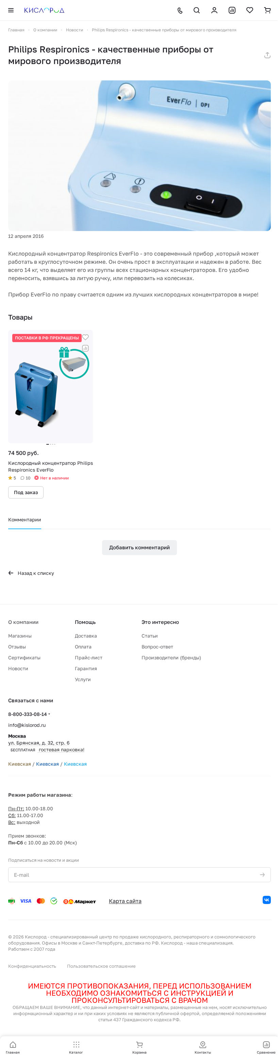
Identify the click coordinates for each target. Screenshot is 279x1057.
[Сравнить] (85, 348)
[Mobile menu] (10, 10)
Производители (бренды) (171, 657)
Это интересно (160, 622)
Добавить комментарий (139, 547)
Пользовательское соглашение (101, 966)
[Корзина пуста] (267, 10)
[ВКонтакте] (267, 900)
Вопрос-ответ (157, 646)
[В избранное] (85, 337)
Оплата (83, 646)
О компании (23, 622)
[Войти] (214, 10)
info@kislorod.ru (27, 725)
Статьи (150, 636)
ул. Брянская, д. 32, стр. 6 (46, 742)
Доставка (86, 636)
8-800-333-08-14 (27, 714)
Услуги (83, 679)
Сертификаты (24, 657)
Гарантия (86, 668)
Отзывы (17, 646)
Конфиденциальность (32, 966)
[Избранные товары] (249, 10)
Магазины (20, 636)
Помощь (85, 622)
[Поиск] (196, 10)
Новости (18, 668)
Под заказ (26, 492)
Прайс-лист (88, 657)
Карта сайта (125, 901)
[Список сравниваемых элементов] (232, 10)
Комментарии (24, 519)
